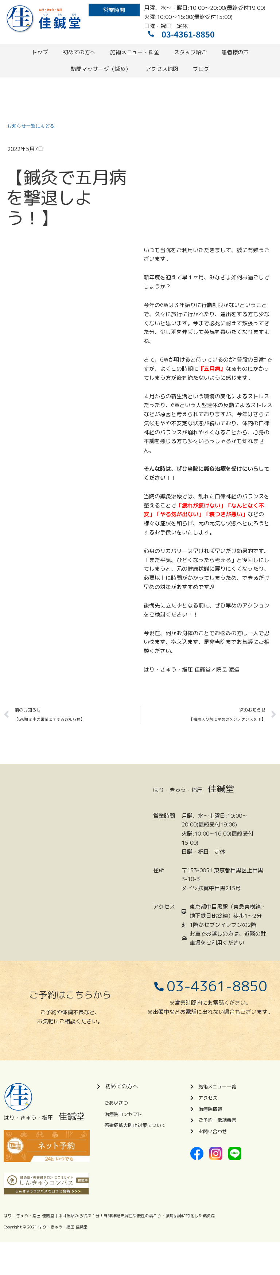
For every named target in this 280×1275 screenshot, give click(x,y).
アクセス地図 (161, 69)
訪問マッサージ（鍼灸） (101, 69)
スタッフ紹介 (190, 52)
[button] (114, 10)
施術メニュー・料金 (134, 52)
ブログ (201, 69)
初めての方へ (79, 52)
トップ (40, 52)
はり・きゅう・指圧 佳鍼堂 (63, 1227)
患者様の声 (235, 52)
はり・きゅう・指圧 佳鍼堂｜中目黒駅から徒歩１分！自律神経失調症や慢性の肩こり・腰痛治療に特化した (103, 1216)
